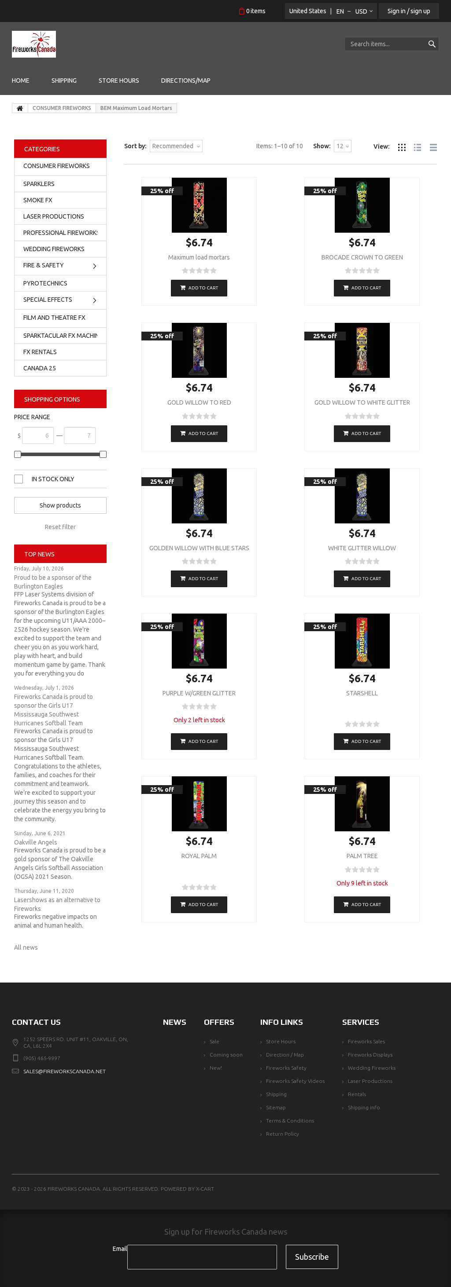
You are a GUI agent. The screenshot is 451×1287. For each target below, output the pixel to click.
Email (120, 1248)
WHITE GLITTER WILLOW (362, 548)
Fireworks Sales (366, 1041)
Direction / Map (285, 1054)
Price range (32, 416)
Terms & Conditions (290, 1120)
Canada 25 (39, 368)
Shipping (276, 1094)
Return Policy (282, 1134)
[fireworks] (34, 44)
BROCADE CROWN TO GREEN (362, 257)
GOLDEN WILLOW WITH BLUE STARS (199, 548)
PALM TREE (362, 855)
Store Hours (281, 1041)
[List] (417, 146)
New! (216, 1068)
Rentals (357, 1094)
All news (26, 947)
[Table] (433, 146)
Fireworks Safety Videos (295, 1081)
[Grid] (401, 146)
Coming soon (226, 1054)
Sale (214, 1041)
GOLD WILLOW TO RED (199, 402)
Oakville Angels (35, 842)
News (174, 1022)
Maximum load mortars (199, 257)
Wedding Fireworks (372, 1068)
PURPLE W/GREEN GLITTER (199, 693)
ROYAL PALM (199, 855)
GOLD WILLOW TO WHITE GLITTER (362, 402)
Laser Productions (370, 1081)
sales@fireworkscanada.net (64, 1071)
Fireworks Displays (370, 1054)
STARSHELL (362, 693)
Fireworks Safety (286, 1068)
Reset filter (60, 526)
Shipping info (364, 1107)
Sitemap (276, 1107)
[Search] (432, 44)
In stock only (53, 479)
